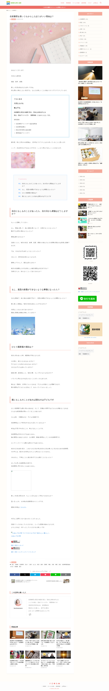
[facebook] (50, 683)
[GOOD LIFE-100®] (14, 2)
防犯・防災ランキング (17, 545)
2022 (82, 190)
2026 (82, 176)
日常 (82, 29)
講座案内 (83, 52)
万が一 (26, 564)
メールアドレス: (82, 312)
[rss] (57, 683)
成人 (13, 564)
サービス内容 (51, 686)
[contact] (59, 683)
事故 (50, 564)
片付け (83, 39)
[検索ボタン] (100, 3)
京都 (30, 564)
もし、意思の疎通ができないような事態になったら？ (38, 189)
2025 (82, 180)
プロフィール (84, 25)
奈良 (60, 564)
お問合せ (64, 686)
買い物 (83, 32)
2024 (82, 183)
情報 (56, 564)
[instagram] (52, 683)
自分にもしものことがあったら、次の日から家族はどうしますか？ (41, 185)
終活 (38, 564)
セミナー (83, 55)
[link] (30, 614)
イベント (83, 42)
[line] (54, 683)
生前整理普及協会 (66, 564)
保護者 (16, 564)
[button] (15, 574)
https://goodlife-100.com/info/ (90, 337)
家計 (20, 566)
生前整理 (13, 19)
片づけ (11, 566)
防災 (83, 22)
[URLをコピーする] (66, 574)
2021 (82, 193)
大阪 (53, 564)
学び (82, 35)
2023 (82, 186)
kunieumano (18, 608)
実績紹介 (83, 45)
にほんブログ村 (16, 536)
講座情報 (58, 686)
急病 (42, 564)
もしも (34, 564)
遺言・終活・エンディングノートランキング (23, 552)
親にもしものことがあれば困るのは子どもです (36, 196)
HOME (44, 686)
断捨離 (16, 566)
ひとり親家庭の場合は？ (29, 193)
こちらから (22, 507)
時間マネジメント (85, 49)
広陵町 (45, 564)
